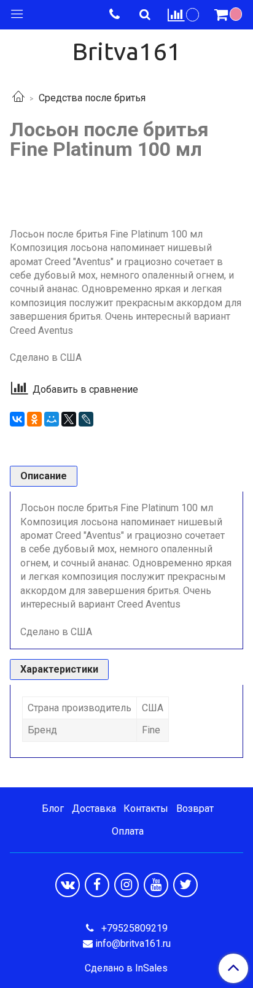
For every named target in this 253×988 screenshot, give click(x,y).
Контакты (145, 808)
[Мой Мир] (51, 419)
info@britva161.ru (133, 943)
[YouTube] (156, 885)
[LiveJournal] (86, 419)
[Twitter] (185, 885)
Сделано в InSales (126, 968)
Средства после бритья (92, 98)
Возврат (195, 808)
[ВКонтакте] (17, 419)
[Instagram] (126, 885)
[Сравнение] (183, 14)
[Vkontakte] (67, 885)
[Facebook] (97, 885)
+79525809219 (133, 928)
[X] (68, 419)
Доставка (94, 808)
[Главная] (18, 98)
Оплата (128, 831)
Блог (53, 808)
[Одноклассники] (34, 419)
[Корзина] (229, 15)
